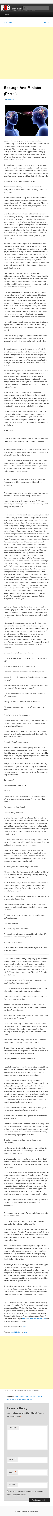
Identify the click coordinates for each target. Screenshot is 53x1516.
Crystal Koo (10, 99)
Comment (13, 1427)
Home (7, 14)
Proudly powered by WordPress (26, 1511)
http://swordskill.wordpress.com (34, 1318)
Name (12, 1459)
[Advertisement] (26, 53)
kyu (25, 1332)
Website (12, 1484)
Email (12, 1472)
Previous (8, 22)
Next (46, 22)
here (24, 1326)
